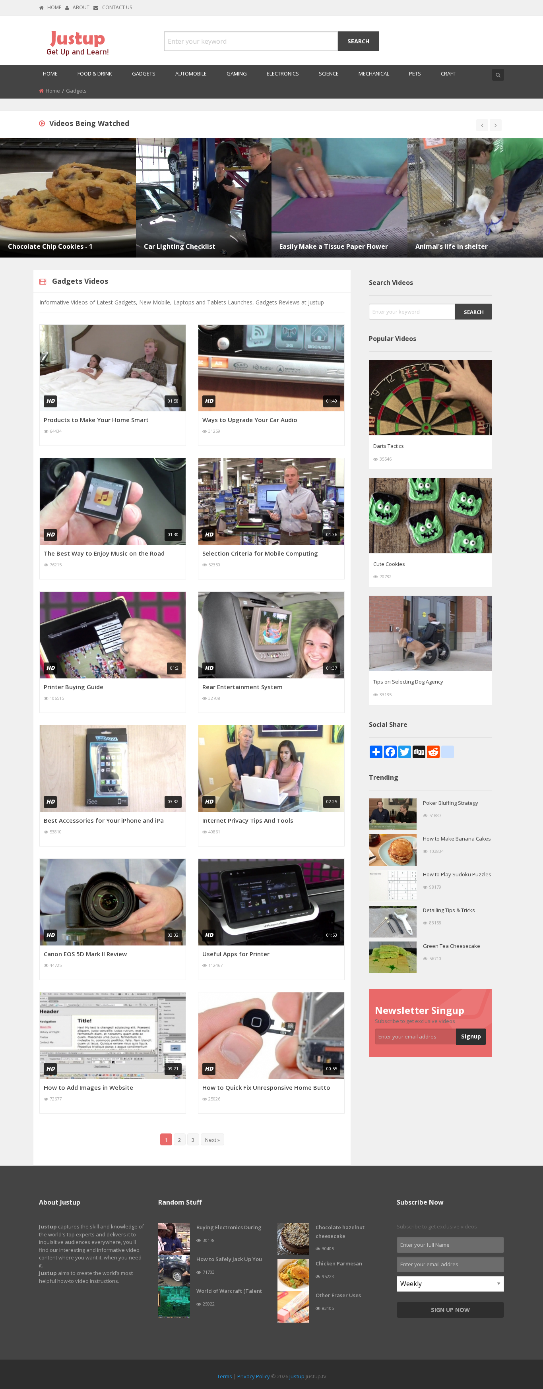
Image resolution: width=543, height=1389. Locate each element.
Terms (224, 1376)
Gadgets (143, 73)
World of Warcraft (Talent (229, 1290)
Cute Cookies (389, 564)
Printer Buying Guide (73, 687)
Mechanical (374, 73)
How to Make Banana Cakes (457, 838)
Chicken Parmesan (339, 1263)
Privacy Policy (253, 1376)
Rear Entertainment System (242, 687)
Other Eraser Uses (338, 1295)
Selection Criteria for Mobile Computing (260, 553)
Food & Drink (95, 73)
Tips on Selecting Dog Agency (408, 681)
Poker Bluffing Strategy (450, 802)
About (81, 7)
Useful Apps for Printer (236, 954)
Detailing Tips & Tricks (449, 910)
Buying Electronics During (229, 1227)
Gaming (237, 73)
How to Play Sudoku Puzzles (457, 874)
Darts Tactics (388, 445)
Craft (448, 73)
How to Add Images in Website (88, 1087)
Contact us (117, 7)
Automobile (191, 73)
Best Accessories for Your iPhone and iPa (104, 820)
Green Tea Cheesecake (451, 945)
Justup (296, 1376)
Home (54, 7)
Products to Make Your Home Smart (96, 420)
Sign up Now (450, 1309)
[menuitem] (50, 74)
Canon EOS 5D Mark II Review (85, 954)
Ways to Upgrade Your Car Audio (249, 420)
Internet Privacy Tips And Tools (247, 820)
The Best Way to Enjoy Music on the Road (104, 553)
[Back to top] (517, 1339)
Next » (212, 1139)
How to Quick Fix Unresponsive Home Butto (266, 1087)
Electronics (283, 73)
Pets (415, 73)
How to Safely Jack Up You (229, 1259)
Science (329, 73)
